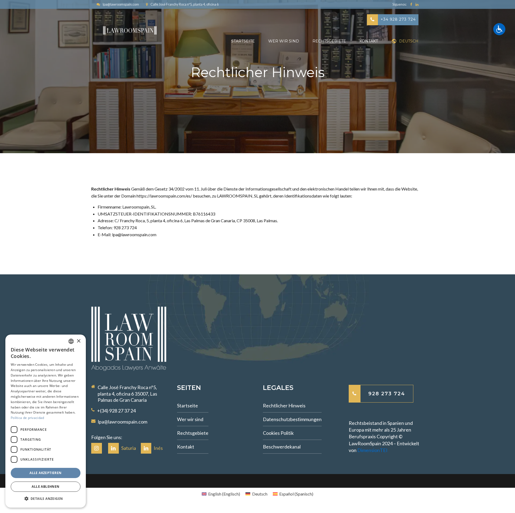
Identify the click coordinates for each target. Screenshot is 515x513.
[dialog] (45, 421)
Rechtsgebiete (329, 41)
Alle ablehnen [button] (45, 486)
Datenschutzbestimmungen (292, 419)
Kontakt (368, 41)
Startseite (243, 41)
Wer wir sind (283, 41)
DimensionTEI (372, 450)
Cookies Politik (278, 433)
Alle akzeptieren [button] (45, 473)
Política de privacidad (27, 417)
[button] (45, 498)
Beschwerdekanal (282, 447)
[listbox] (71, 341)
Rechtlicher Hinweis (284, 405)
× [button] (78, 341)
